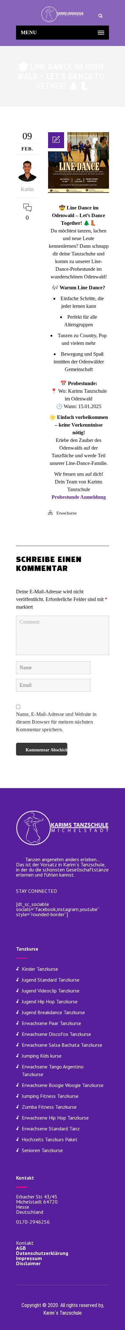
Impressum (29, 1258)
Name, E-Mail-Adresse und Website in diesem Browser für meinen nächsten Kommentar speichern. (56, 721)
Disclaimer (28, 1263)
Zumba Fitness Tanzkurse (49, 1107)
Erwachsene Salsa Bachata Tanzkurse (62, 1045)
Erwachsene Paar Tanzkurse (51, 1023)
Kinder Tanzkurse (40, 969)
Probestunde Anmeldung (79, 497)
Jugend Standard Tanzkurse (50, 980)
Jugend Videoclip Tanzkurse (50, 990)
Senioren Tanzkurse (42, 1150)
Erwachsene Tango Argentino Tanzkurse (53, 1070)
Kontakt (25, 1243)
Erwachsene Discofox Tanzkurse (56, 1034)
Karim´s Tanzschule (62, 1313)
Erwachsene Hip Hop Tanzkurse (55, 1117)
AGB (21, 1248)
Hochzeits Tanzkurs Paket (50, 1139)
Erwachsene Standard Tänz (51, 1128)
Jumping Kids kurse (42, 1056)
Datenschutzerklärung (42, 1253)
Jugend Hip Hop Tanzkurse (50, 1001)
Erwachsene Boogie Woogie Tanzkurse (63, 1085)
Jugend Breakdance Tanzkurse (53, 1012)
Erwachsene (66, 513)
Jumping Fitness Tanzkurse (50, 1096)
